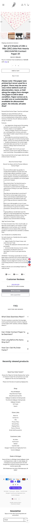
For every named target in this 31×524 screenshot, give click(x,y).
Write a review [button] (15, 291)
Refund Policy (15, 424)
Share (16, 274)
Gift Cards (15, 404)
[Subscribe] (25, 520)
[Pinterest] (17, 484)
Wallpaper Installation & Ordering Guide (15, 398)
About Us (15, 415)
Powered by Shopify (15, 504)
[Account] (22, 5)
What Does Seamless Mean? (13, 317)
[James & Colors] (15, 5)
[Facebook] (15, 484)
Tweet (9, 274)
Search (15, 406)
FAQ (16, 419)
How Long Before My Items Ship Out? (12, 341)
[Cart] (28, 5)
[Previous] (1, 21)
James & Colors (17, 502)
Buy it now (15, 76)
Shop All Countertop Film (15, 396)
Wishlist (15, 443)
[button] (25, 5)
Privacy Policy (15, 422)
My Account (15, 441)
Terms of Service (15, 428)
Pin (24, 274)
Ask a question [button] (15, 295)
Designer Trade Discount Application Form (15, 448)
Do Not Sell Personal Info (15, 430)
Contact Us (15, 417)
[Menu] (3, 5)
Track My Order (15, 446)
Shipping (4, 43)
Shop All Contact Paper (15, 393)
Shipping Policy (15, 426)
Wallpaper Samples (15, 402)
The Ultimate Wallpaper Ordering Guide (15, 400)
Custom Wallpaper (15, 450)
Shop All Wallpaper (15, 391)
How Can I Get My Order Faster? (11, 349)
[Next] (29, 21)
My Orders (15, 439)
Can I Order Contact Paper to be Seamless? (13, 333)
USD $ (15, 499)
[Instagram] (13, 484)
